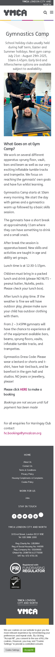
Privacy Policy (27, 474)
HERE (23, 389)
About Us (28, 462)
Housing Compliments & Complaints (27, 478)
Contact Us (27, 466)
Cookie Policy (27, 482)
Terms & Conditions (27, 470)
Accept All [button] (28, 650)
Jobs (27, 498)
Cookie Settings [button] (12, 650)
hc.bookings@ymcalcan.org (22, 433)
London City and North (36, 3)
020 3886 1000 (29, 537)
